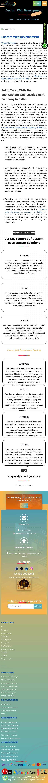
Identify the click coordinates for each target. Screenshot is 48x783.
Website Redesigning (8, 693)
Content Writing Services (10, 708)
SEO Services (6, 704)
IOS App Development (9, 747)
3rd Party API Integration (10, 735)
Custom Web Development (10, 725)
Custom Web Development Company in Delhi (22, 127)
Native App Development (10, 753)
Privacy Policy (6, 640)
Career (4, 656)
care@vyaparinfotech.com (25, 534)
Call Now (24, 506)
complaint (5, 643)
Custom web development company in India (26, 210)
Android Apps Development (10, 750)
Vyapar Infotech (8, 43)
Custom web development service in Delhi (24, 77)
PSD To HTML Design (8, 696)
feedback (5, 637)
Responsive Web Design (9, 683)
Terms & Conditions (8, 649)
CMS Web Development (9, 732)
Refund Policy (6, 646)
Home (11, 19)
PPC (3, 714)
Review (4, 665)
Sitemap (5, 662)
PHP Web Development (9, 722)
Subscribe (37, 606)
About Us (5, 630)
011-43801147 (25, 530)
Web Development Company (11, 738)
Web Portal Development (10, 729)
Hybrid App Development (10, 756)
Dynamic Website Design (10, 686)
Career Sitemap (7, 669)
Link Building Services (9, 711)
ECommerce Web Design (10, 677)
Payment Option (7, 659)
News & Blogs (6, 633)
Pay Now (37, 3)
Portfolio (5, 653)
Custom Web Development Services (24, 350)
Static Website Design (9, 690)
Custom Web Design (8, 680)
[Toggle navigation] (44, 3)
